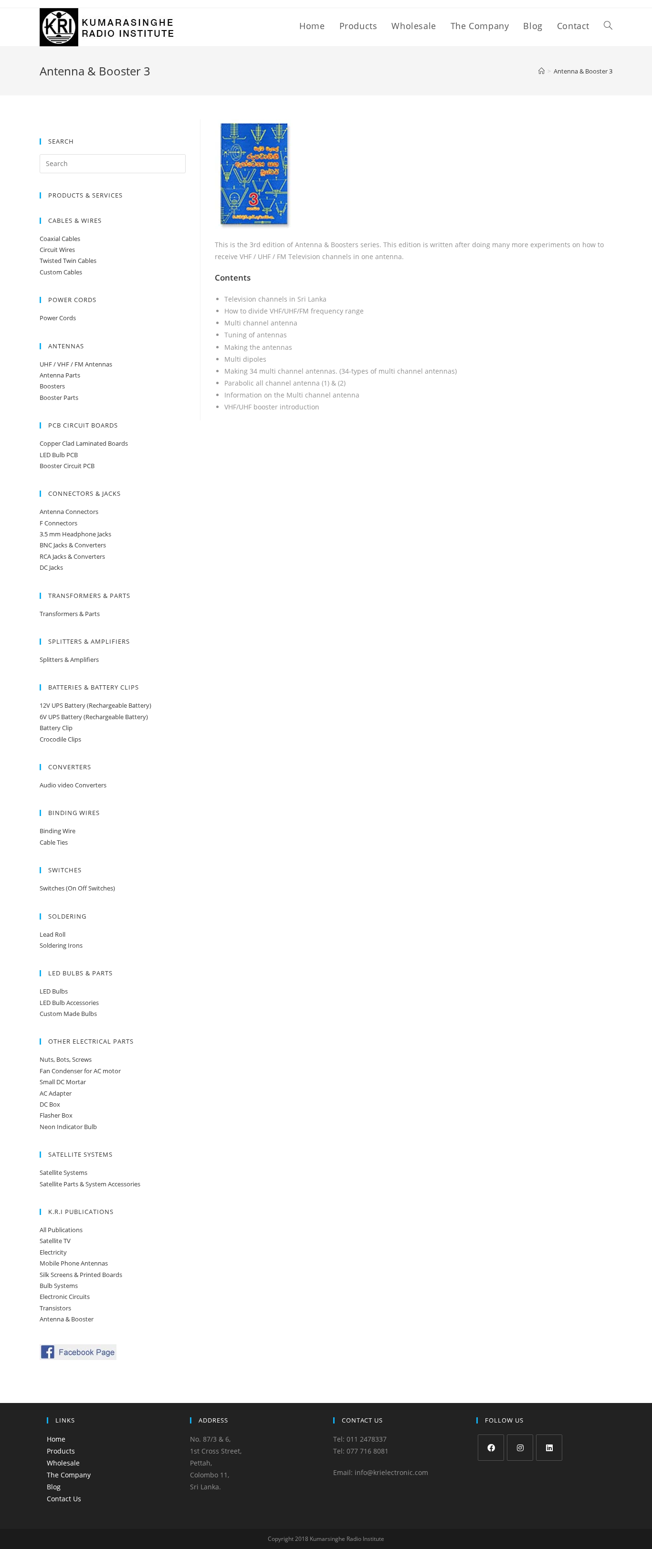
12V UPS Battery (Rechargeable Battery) (95, 705)
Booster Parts (59, 397)
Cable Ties (54, 842)
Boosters (52, 386)
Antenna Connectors (69, 511)
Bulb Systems (59, 1285)
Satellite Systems (63, 1172)
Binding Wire (57, 831)
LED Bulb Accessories (69, 1002)
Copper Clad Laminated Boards (84, 443)
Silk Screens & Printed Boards (81, 1274)
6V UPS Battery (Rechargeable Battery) (94, 716)
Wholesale (63, 1462)
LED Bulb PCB (59, 454)
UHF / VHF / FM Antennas (76, 364)
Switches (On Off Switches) (77, 888)
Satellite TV (55, 1240)
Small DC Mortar (63, 1082)
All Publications (61, 1229)
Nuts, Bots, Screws (66, 1059)
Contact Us (64, 1498)
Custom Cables (61, 272)
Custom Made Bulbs (68, 1013)
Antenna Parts (60, 375)
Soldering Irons (61, 945)
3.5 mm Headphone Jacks (75, 534)
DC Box (50, 1104)
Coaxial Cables (60, 238)
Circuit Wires (57, 249)
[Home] (541, 71)
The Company (69, 1474)
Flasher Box (56, 1115)
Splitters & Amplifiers (69, 659)
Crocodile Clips (60, 739)
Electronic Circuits (65, 1296)
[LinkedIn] (549, 1447)
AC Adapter (56, 1093)
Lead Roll (52, 934)
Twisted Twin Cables (68, 260)
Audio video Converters (73, 785)
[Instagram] (520, 1447)
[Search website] (608, 25)
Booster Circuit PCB (67, 465)
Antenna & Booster (67, 1319)
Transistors (55, 1308)
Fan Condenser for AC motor (80, 1071)
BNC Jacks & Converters (73, 545)
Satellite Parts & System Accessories (90, 1184)
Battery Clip (56, 727)
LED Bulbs (54, 991)
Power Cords (58, 318)
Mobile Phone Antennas (74, 1263)
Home (56, 1439)
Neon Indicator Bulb (68, 1126)
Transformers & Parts (70, 613)
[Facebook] (491, 1447)
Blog (54, 1486)
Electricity (53, 1252)
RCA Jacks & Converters (72, 556)
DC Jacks (51, 567)
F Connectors (58, 523)
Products (61, 1450)
